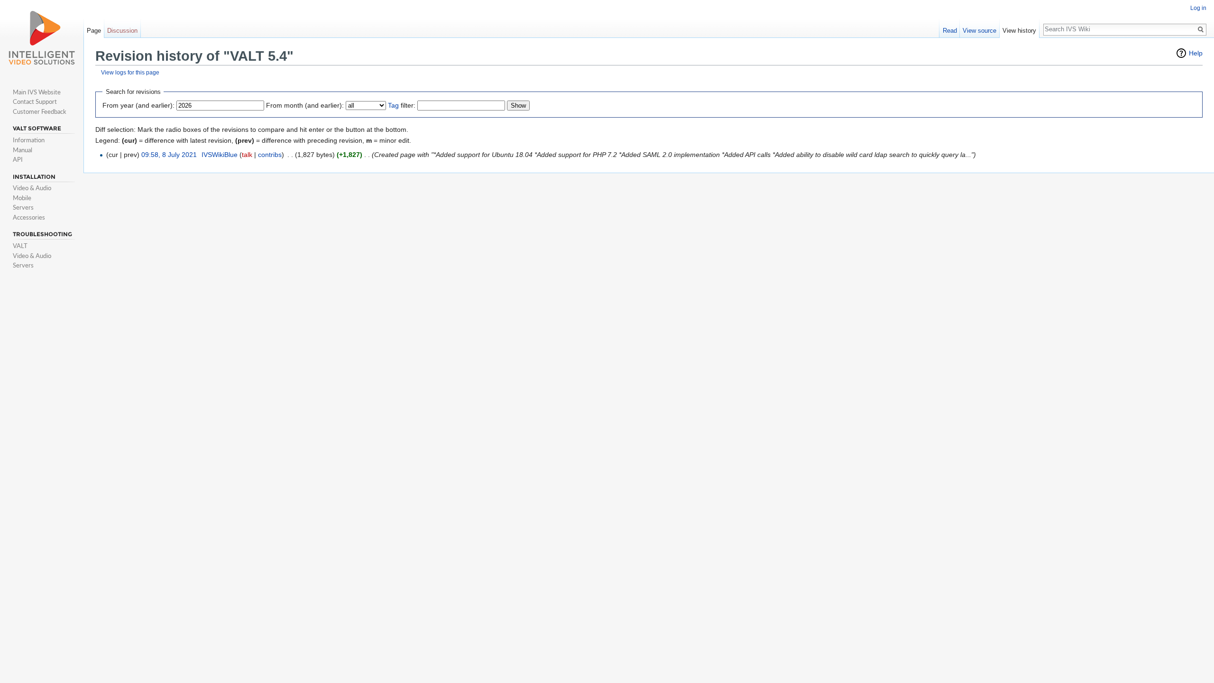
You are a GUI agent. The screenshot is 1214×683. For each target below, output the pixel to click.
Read (950, 30)
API (18, 159)
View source (979, 30)
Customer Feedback (39, 111)
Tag (393, 105)
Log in (1198, 8)
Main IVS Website (37, 92)
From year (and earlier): (138, 105)
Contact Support (35, 101)
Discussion (122, 30)
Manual (22, 150)
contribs (270, 154)
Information (29, 140)
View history (1019, 30)
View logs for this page (130, 72)
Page (94, 30)
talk (247, 154)
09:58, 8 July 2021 (169, 154)
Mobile (22, 198)
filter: (401, 105)
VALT (20, 245)
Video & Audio (32, 188)
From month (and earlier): (305, 105)
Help (1196, 53)
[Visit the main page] (42, 38)
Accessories (29, 217)
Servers (23, 207)
